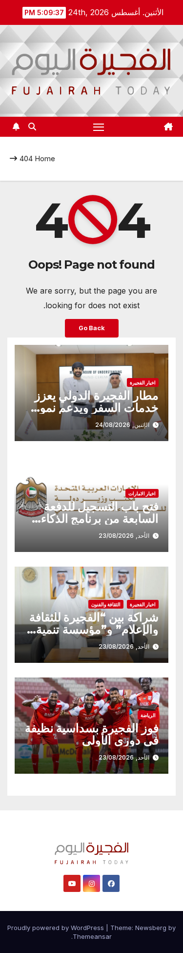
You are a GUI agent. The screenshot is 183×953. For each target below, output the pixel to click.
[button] (32, 126)
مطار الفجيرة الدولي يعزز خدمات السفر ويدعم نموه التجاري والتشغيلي (96, 407)
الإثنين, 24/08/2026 (122, 424)
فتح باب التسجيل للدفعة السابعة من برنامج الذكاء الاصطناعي (100, 518)
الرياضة (148, 715)
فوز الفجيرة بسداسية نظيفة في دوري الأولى (92, 734)
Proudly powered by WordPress (56, 928)
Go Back (92, 328)
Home (45, 158)
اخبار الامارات (142, 493)
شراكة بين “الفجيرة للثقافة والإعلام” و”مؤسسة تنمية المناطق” (94, 629)
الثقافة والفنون (106, 604)
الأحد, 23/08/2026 (124, 535)
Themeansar (92, 936)
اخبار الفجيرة (143, 382)
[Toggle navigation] (98, 127)
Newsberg (150, 928)
